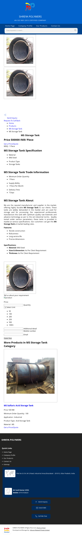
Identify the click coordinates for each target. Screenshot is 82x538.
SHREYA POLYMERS (30, 18)
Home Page (10, 26)
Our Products (41, 26)
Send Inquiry (12, 118)
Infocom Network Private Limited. (40, 530)
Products (12, 126)
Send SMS (42, 508)
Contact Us (55, 26)
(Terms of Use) (41, 528)
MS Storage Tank (15, 129)
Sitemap (7, 464)
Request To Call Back (12, 120)
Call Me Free (42, 516)
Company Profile (25, 26)
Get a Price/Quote (11, 144)
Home (11, 123)
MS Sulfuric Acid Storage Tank (18, 405)
